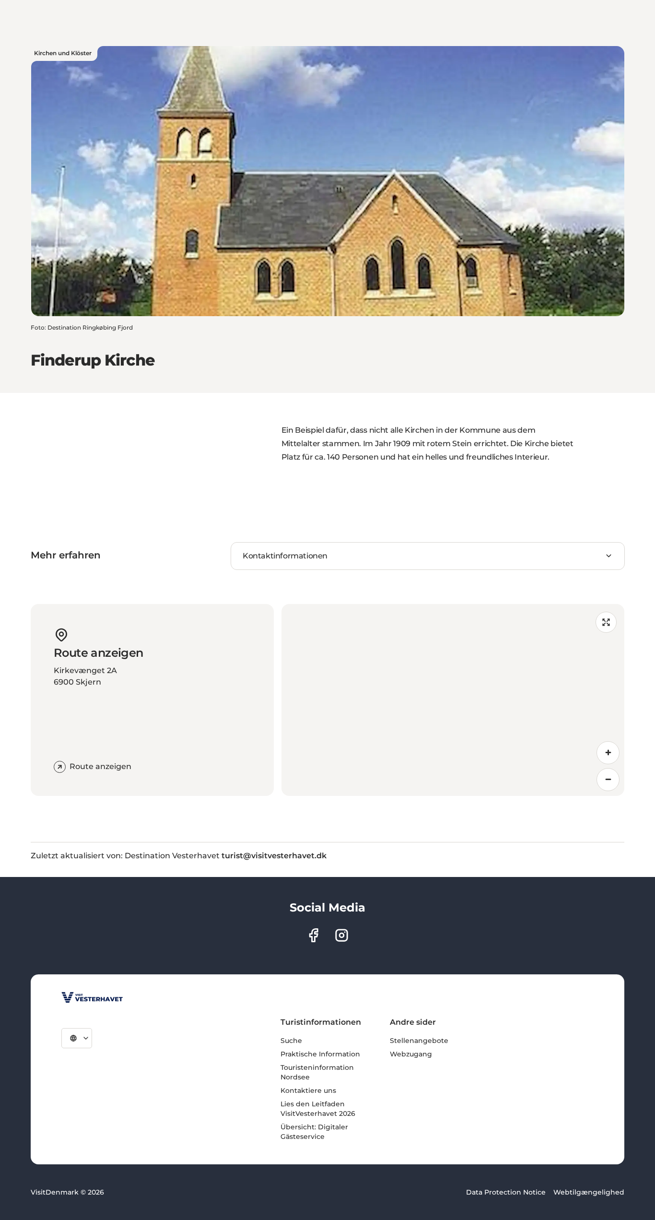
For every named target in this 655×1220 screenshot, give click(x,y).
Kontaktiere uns (308, 1090)
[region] (453, 700)
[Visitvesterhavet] (92, 997)
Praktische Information (320, 1054)
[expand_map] (606, 622)
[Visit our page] (313, 935)
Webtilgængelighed (588, 1192)
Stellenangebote (419, 1040)
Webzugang (411, 1054)
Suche (291, 1040)
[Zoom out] (608, 779)
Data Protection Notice (506, 1192)
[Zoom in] (608, 752)
